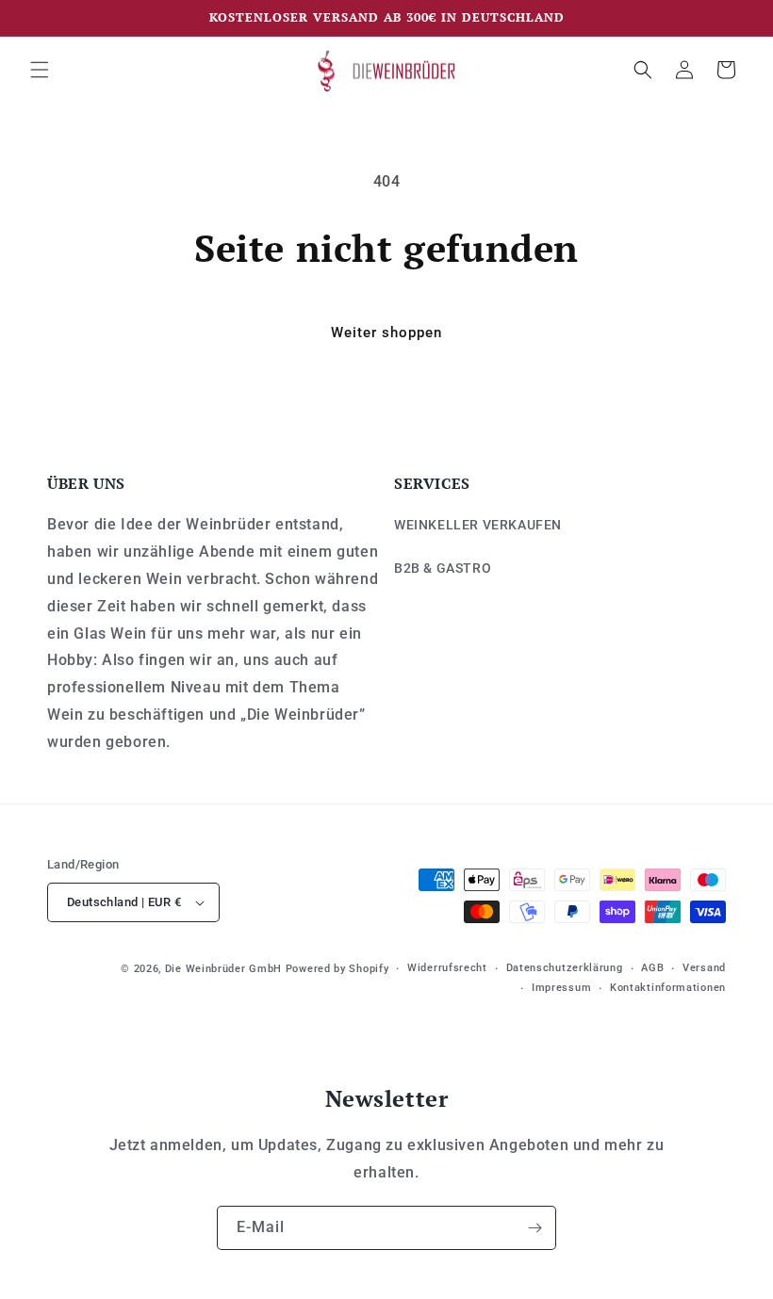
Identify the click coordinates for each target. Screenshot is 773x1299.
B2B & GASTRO (442, 568)
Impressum (561, 988)
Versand (704, 968)
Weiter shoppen (386, 332)
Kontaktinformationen (668, 988)
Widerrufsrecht (447, 968)
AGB (652, 968)
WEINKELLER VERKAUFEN (478, 524)
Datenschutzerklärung (564, 968)
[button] (39, 69)
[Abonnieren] (534, 1228)
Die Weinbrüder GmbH (223, 969)
